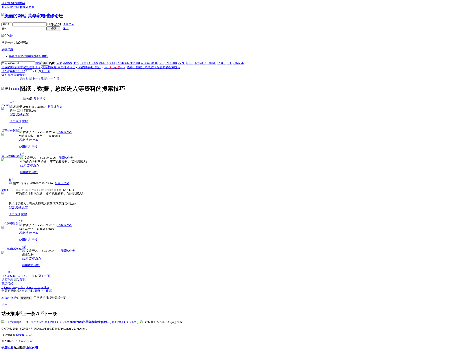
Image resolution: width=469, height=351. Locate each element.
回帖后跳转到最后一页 (51, 297)
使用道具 (15, 121)
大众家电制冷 (10, 223)
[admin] (2, 88)
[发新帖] (20, 75)
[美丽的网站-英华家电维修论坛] (32, 15)
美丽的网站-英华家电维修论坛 (20, 67)
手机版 (13, 322)
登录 (37, 290)
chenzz (5, 105)
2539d (181, 63)
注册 (66, 28)
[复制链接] (39, 98)
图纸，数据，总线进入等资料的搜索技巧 (153, 67)
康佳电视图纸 (149, 63)
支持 (19, 114)
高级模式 (7, 283)
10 (17, 71)
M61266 (103, 63)
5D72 (76, 63)
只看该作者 (55, 106)
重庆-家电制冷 (10, 156)
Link (22, 287)
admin (16, 88)
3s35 (229, 63)
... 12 (22, 71)
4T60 (203, 63)
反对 (26, 114)
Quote (29, 287)
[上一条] (27, 314)
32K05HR (171, 63)
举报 (25, 121)
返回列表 (7, 75)
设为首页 (7, 3)
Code (37, 287)
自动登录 (56, 24)
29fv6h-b (238, 63)
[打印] (24, 78)
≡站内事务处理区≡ (89, 67)
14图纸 (211, 63)
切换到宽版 (27, 7)
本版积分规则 (10, 297)
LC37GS (92, 63)
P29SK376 (122, 63)
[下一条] (49, 314)
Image (15, 287)
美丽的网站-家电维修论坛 (28, 56)
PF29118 (134, 63)
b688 (197, 63)
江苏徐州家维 (10, 130)
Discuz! (20, 334)
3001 (112, 63)
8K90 (83, 63)
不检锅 (67, 63)
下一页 (45, 71)
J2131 (189, 63)
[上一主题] (36, 78)
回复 (12, 114)
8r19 (161, 63)
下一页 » (6, 272)
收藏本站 (19, 3)
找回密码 (68, 24)
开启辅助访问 (10, 7)
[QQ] (5, 322)
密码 (4, 28)
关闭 (4, 305)
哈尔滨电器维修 (11, 248)
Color (7, 287)
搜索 (38, 63)
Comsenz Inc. (26, 341)
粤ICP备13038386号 (31, 322)
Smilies (44, 287)
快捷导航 (7, 49)
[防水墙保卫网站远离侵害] (141, 322)
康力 (59, 63)
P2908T (221, 63)
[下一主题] (52, 78)
